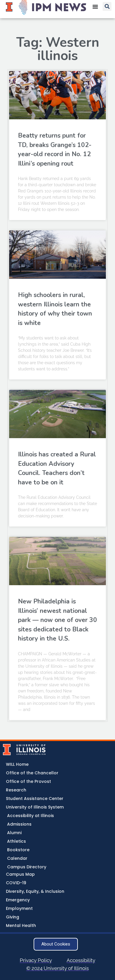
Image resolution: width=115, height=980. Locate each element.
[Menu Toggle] (95, 6)
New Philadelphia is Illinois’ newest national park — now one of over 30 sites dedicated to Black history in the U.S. (57, 620)
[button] (107, 6)
